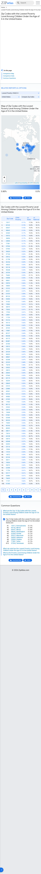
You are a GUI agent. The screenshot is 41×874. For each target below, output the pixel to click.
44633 (8, 264)
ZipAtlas (37, 182)
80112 (8, 404)
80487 (8, 341)
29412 (8, 257)
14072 (8, 454)
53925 (8, 367)
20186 (8, 344)
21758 (8, 259)
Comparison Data (8, 76)
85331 (8, 291)
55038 (8, 325)
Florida (18, 533)
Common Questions (9, 78)
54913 (8, 410)
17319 (8, 452)
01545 (8, 483)
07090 (8, 249)
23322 (8, 407)
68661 (8, 280)
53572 (8, 235)
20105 (8, 362)
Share (28, 198)
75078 (8, 365)
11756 (8, 470)
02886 (8, 476)
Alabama (19, 537)
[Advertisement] (20, 46)
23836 (8, 241)
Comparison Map (8, 73)
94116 (8, 323)
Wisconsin (19, 535)
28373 (8, 307)
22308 (8, 468)
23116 (8, 446)
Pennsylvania (21, 526)
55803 (8, 286)
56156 (8, 262)
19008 (8, 412)
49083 (8, 396)
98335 (8, 354)
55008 (8, 278)
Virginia (19, 539)
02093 (8, 444)
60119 (8, 378)
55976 (8, 283)
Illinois (18, 528)
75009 (8, 423)
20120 (8, 352)
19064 (8, 449)
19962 (8, 304)
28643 (8, 383)
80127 (8, 333)
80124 (8, 296)
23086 (8, 388)
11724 (8, 317)
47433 (8, 399)
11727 (8, 481)
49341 (8, 391)
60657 (8, 228)
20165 (8, 328)
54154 (8, 394)
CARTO (31, 182)
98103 (8, 420)
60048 (8, 441)
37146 (8, 254)
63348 (8, 417)
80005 (8, 428)
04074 (8, 439)
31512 (8, 288)
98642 (8, 230)
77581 (8, 243)
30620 (8, 251)
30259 (8, 381)
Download (35, 113)
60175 (8, 338)
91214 (8, 320)
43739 (8, 272)
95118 (8, 267)
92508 (8, 359)
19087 (8, 330)
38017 (8, 431)
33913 (8, 346)
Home (3, 7)
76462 (8, 275)
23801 (8, 315)
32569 (8, 233)
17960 (8, 402)
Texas (18, 541)
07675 (8, 386)
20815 (8, 370)
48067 (8, 357)
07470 (8, 294)
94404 (8, 299)
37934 (8, 246)
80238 (8, 336)
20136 (8, 457)
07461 (8, 415)
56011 (8, 460)
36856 (8, 238)
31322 (8, 301)
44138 (8, 436)
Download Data (17, 198)
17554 (8, 312)
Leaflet (16, 182)
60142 (8, 225)
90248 (8, 270)
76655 (8, 478)
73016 (8, 433)
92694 (8, 349)
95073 (8, 465)
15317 (8, 222)
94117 (8, 473)
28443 (8, 373)
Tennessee (20, 543)
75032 (8, 309)
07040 (8, 375)
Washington (20, 531)
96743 (8, 425)
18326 (8, 462)
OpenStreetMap (24, 182)
